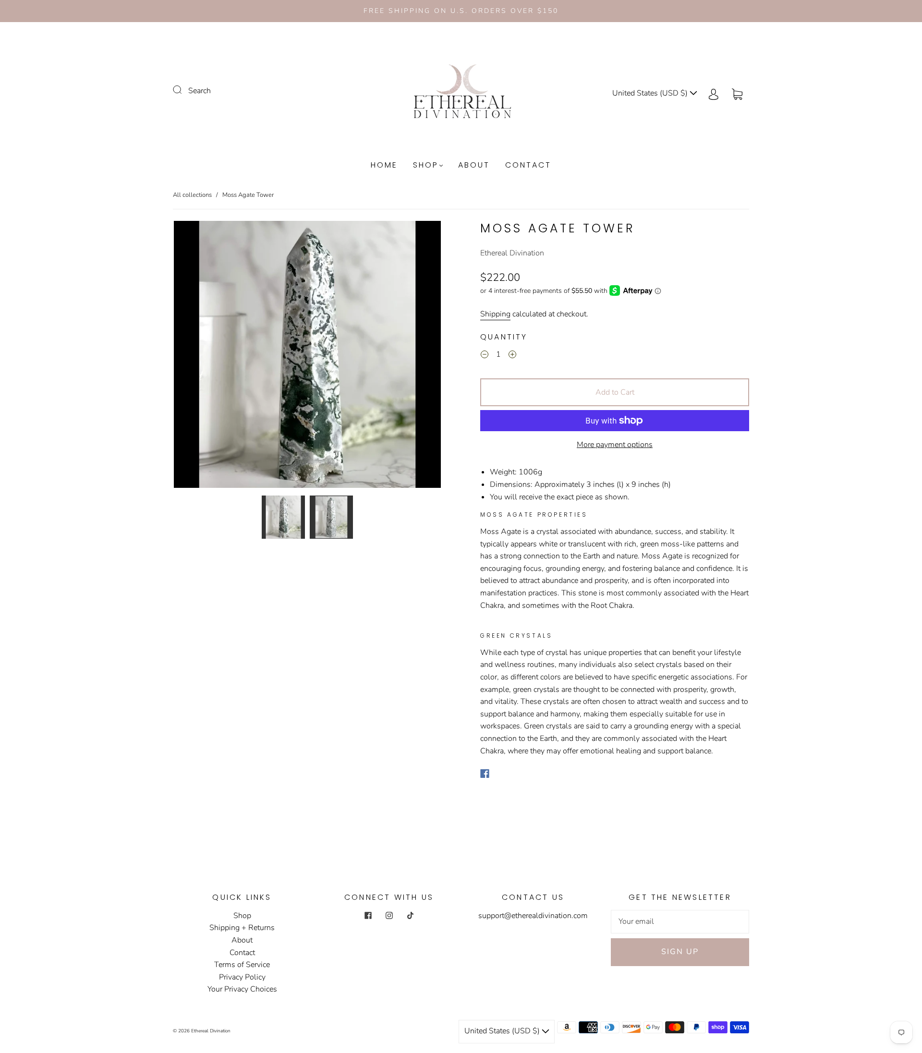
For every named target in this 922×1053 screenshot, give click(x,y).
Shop (425, 165)
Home (384, 165)
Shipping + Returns (242, 927)
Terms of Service (242, 964)
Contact (528, 165)
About (474, 165)
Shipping (495, 314)
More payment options (615, 444)
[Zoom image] (307, 356)
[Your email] (680, 922)
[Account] (713, 93)
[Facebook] (484, 773)
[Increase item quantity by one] (512, 356)
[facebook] (367, 915)
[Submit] (183, 89)
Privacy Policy (242, 977)
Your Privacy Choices (242, 989)
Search (199, 90)
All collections (192, 195)
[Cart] (737, 93)
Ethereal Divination (512, 253)
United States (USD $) (651, 93)
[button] (200, 356)
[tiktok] (410, 915)
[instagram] (389, 915)
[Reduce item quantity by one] (484, 356)
